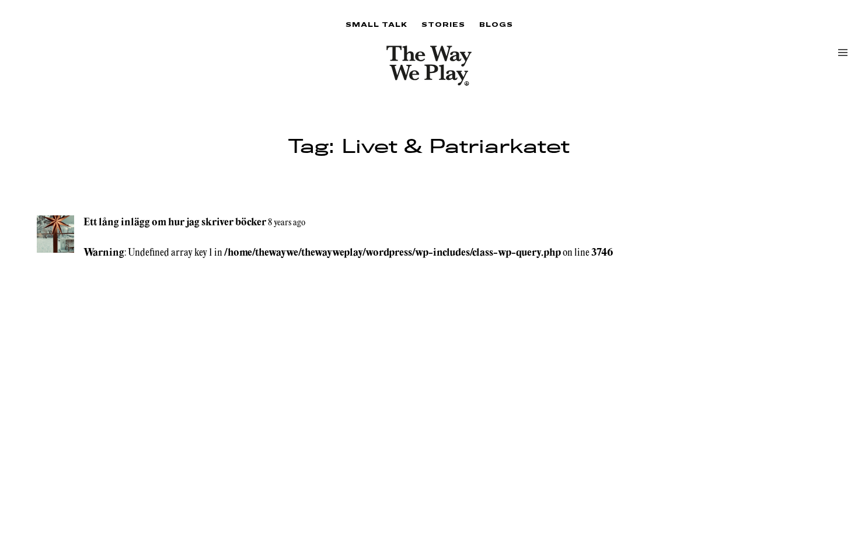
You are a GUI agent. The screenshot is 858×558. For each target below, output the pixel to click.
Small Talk (376, 24)
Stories (443, 24)
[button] (843, 52)
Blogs (496, 24)
